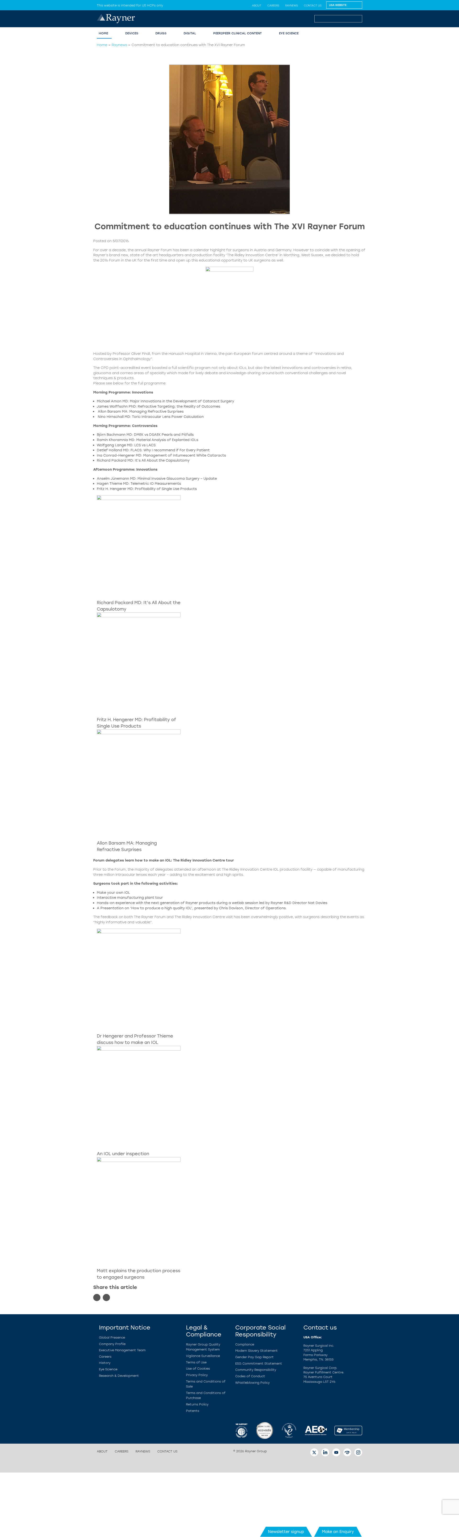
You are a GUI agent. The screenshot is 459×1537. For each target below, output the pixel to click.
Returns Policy (197, 1404)
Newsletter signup (286, 1531)
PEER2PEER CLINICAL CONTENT (237, 33)
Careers (273, 5)
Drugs (160, 33)
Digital (190, 33)
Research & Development (119, 1375)
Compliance (244, 1344)
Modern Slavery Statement (256, 1350)
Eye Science (108, 1369)
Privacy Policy (197, 1375)
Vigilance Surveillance (203, 1356)
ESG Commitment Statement (258, 1363)
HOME (103, 33)
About (256, 5)
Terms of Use (196, 1362)
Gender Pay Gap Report (254, 1357)
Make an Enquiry (338, 1531)
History (104, 1363)
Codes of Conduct (250, 1376)
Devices (131, 33)
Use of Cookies (198, 1368)
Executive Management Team (122, 1350)
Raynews (291, 5)
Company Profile (112, 1344)
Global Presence (112, 1337)
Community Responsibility (255, 1370)
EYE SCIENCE (289, 33)
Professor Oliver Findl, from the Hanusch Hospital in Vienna (165, 353)
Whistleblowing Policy (252, 1382)
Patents (192, 1411)
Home (102, 45)
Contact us (313, 5)
